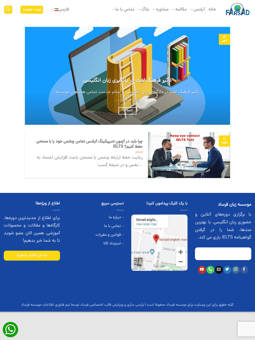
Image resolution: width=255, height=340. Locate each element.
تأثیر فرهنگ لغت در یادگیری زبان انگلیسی (127, 80)
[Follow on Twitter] (227, 270)
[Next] (31, 76)
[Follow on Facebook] (244, 270)
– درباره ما (116, 218)
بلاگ (145, 9)
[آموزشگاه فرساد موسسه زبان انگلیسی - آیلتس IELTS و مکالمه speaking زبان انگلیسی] (237, 10)
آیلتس (199, 9)
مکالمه (181, 9)
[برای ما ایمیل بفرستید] (219, 270)
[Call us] (210, 270)
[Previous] (219, 76)
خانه (212, 9)
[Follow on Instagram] (236, 270)
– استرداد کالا (113, 244)
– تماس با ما (114, 226)
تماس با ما (124, 9)
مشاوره (162, 9)
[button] (31, 10)
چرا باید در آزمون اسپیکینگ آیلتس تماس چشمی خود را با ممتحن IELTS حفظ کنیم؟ (89, 144)
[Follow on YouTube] (202, 270)
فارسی (63, 9)
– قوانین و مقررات (110, 235)
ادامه (127, 111)
